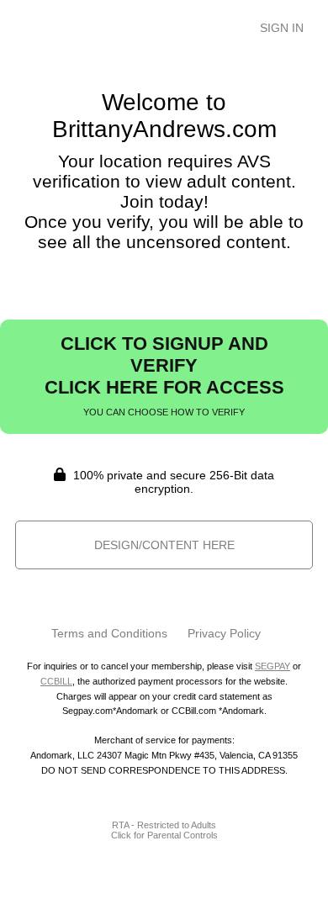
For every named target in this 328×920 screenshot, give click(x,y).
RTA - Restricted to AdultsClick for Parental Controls (164, 830)
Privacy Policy (224, 633)
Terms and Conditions (109, 633)
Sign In (282, 27)
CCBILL (56, 681)
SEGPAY (272, 666)
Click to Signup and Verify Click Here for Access (164, 375)
